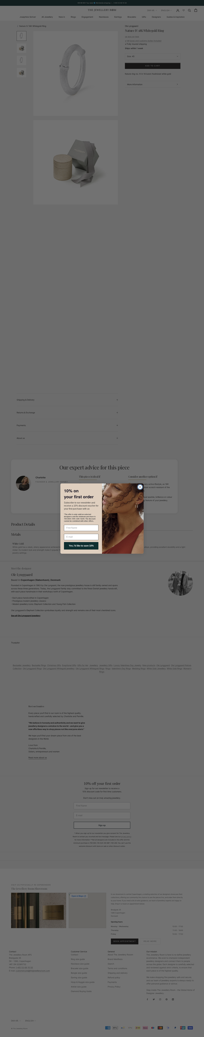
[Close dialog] (140, 487)
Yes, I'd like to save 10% (81, 546)
